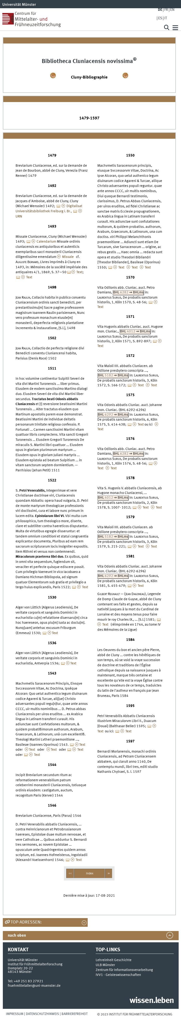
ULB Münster (105, 965)
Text (79, 272)
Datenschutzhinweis (42, 1014)
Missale (67, 257)
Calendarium (46, 242)
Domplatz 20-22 (20, 968)
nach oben (17, 936)
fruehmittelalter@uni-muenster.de (34, 986)
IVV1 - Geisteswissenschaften (118, 975)
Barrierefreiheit (75, 1014)
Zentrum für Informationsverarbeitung (124, 970)
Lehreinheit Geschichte (114, 960)
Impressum (14, 1014)
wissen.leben (152, 1001)
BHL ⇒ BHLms (128, 292)
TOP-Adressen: (26, 922)
